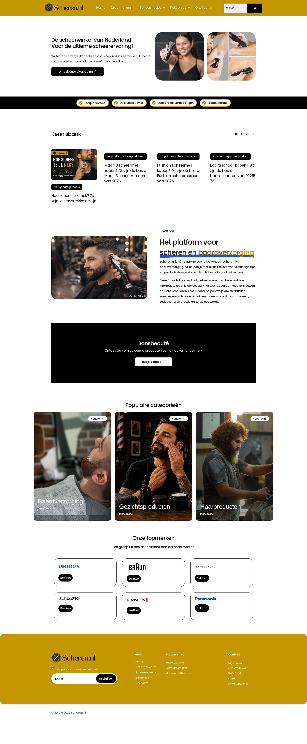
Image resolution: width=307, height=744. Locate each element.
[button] (122, 8)
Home (100, 7)
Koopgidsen (114, 156)
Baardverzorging (222, 156)
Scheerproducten (133, 156)
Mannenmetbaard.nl (178, 673)
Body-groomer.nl (176, 668)
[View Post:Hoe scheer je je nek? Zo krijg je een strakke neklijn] (74, 164)
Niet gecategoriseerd (67, 187)
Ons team (203, 7)
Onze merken (121, 7)
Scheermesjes (150, 7)
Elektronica (178, 7)
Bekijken (65, 578)
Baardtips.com (175, 662)
